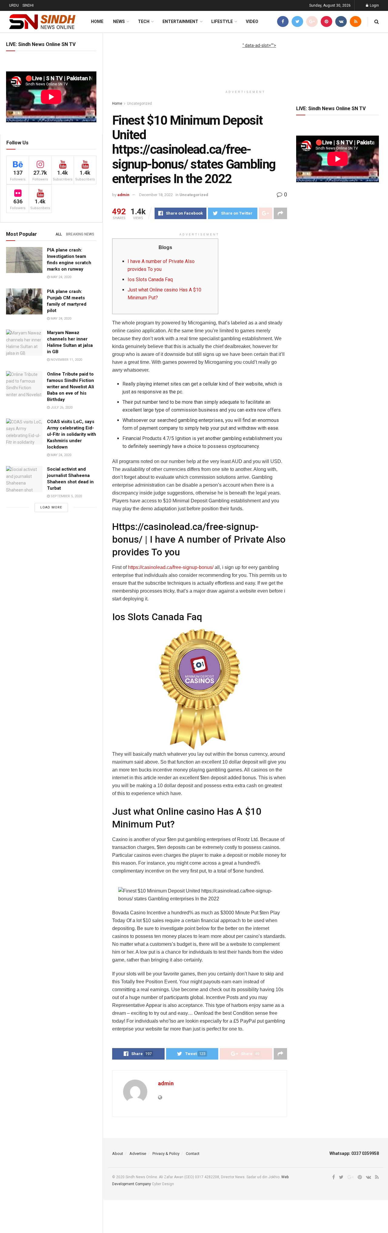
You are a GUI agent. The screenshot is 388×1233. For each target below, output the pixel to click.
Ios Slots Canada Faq (150, 279)
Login (374, 5)
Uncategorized (139, 103)
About (117, 1153)
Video (252, 21)
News (119, 21)
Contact (192, 1153)
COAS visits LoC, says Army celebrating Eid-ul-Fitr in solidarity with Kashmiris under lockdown (71, 434)
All (58, 234)
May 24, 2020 (60, 277)
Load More (51, 507)
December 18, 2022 (156, 194)
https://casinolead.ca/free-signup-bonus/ (170, 567)
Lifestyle (222, 21)
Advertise (137, 1153)
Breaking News (80, 234)
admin (123, 194)
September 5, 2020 (66, 496)
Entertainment (180, 21)
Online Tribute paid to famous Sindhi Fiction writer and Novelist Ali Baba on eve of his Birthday (70, 386)
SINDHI (28, 5)
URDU (14, 5)
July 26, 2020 (61, 407)
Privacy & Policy (165, 1153)
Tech (143, 21)
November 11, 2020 (66, 360)
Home (97, 21)
